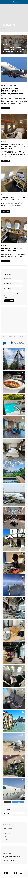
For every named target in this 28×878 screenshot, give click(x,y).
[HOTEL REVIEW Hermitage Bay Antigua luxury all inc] (14, 472)
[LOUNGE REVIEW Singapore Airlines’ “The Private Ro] (14, 518)
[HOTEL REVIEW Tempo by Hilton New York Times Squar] (14, 427)
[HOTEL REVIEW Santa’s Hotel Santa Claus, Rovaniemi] (14, 766)
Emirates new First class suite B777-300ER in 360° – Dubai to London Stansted (13, 146)
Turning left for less (11, 873)
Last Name (7, 283)
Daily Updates (8, 297)
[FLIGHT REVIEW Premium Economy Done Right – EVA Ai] (14, 495)
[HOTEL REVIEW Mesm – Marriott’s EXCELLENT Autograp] (14, 608)
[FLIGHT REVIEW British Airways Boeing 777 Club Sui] (14, 744)
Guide (10, 44)
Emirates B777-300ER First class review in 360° (11, 249)
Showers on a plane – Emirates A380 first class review (13, 198)
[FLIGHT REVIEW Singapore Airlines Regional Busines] (14, 585)
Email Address (8, 289)
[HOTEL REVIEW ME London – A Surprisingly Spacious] (14, 540)
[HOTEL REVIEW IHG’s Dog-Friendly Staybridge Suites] (14, 563)
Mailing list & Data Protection (10, 860)
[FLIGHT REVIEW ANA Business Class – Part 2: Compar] (14, 631)
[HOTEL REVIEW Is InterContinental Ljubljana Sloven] (14, 450)
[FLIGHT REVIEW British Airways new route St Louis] (14, 382)
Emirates (5, 44)
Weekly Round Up (9, 296)
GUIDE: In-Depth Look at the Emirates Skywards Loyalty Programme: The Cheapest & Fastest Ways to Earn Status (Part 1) (12, 92)
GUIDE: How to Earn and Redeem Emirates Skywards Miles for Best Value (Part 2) (13, 50)
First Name (7, 278)
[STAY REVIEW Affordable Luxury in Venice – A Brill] (14, 721)
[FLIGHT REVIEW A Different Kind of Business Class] (14, 789)
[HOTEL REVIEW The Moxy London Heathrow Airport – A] (14, 653)
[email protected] (7, 828)
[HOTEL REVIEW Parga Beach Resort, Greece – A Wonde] (14, 404)
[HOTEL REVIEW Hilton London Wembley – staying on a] (14, 359)
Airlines (3, 85)
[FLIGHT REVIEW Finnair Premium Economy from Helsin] (14, 698)
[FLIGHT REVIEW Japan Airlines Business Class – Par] (14, 676)
